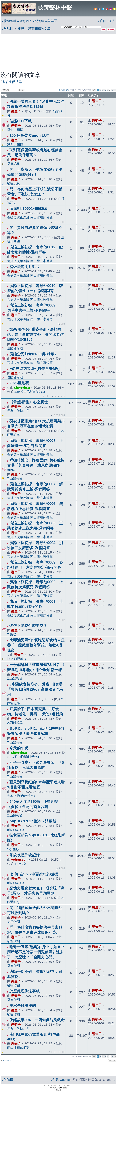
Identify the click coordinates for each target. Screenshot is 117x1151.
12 (58, 396)
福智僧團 (13, 921)
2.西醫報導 (15, 478)
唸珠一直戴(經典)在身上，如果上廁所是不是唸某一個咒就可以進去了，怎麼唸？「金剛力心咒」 (36, 952)
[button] (94, 90)
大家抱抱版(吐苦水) (25, 756)
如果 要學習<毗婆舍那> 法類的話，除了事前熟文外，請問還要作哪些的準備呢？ (35, 334)
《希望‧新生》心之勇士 (28, 402)
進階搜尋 (111, 29)
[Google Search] (80, 27)
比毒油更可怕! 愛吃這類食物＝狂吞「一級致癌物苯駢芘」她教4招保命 (36, 645)
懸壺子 (16, 111)
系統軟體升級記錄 (24, 855)
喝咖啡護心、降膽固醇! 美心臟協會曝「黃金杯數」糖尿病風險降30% (36, 465)
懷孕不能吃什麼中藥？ (28, 625)
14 (64, 396)
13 (61, 396)
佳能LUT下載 (20, 121)
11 (55, 396)
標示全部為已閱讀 (64, 90)
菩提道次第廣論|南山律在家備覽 (30, 217)
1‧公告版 (13, 849)
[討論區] (19, 8)
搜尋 (103, 29)
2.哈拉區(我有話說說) (29, 391)
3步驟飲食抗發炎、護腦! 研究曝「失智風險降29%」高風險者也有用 (35, 689)
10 (52, 396)
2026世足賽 (19, 383)
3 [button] (102, 90)
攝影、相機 (15, 129)
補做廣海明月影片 (24, 267)
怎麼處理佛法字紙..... (27, 991)
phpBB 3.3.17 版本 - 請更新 (32, 821)
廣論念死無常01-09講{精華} (32, 354)
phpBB (52, 1086)
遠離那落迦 (15, 348)
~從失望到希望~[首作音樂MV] (34, 368)
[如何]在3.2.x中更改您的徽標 (33, 874)
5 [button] (107, 90)
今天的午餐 (18, 748)
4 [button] (105, 90)
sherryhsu (22, 387)
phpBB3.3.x (15, 829)
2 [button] (100, 90)
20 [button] (112, 90)
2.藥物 (11, 634)
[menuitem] (24, 21)
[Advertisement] (56, 51)
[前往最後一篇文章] (103, 101)
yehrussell (19, 859)
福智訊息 (13, 163)
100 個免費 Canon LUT (29, 135)
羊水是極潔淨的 (22, 1005)
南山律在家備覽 (18, 1047)
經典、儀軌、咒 (18, 411)
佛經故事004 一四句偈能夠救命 (37, 1020)
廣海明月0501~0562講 (28, 208)
